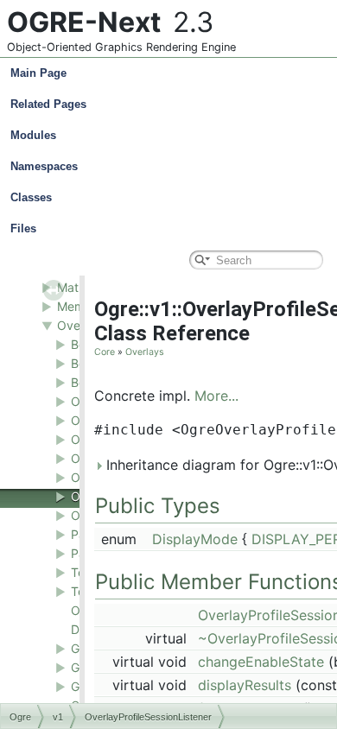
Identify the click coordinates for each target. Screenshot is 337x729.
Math (71, 287)
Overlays (144, 352)
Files (23, 228)
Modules (33, 135)
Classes (31, 197)
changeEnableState (261, 661)
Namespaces (44, 166)
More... (216, 395)
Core (104, 352)
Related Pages (48, 104)
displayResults (244, 685)
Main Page (38, 73)
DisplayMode (195, 539)
